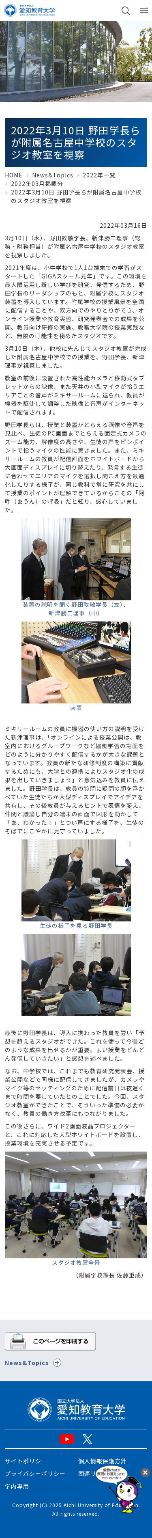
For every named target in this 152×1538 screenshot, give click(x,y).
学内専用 (17, 1486)
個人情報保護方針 (102, 1461)
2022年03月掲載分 (37, 183)
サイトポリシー (26, 1461)
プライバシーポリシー (35, 1473)
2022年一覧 (99, 175)
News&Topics (52, 175)
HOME (14, 175)
